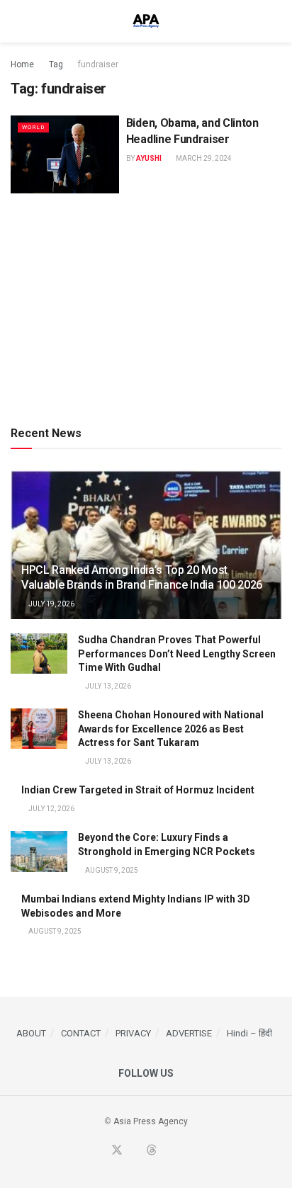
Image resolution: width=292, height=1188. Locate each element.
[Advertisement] (146, 306)
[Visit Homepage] (146, 21)
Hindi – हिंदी (249, 1033)
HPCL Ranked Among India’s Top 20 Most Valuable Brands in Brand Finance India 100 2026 (141, 577)
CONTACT (81, 1033)
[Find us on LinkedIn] (168, 1151)
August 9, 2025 (111, 870)
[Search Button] (275, 21)
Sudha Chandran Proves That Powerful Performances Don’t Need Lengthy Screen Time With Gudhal (177, 653)
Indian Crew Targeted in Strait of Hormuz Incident (137, 790)
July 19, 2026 (50, 604)
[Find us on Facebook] (99, 1151)
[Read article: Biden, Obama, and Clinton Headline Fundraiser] (65, 154)
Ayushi (149, 158)
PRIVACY (133, 1033)
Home (22, 64)
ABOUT (31, 1033)
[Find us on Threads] (152, 1151)
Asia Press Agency (150, 1121)
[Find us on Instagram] (185, 1151)
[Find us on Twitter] (117, 1151)
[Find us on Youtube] (134, 1151)
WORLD (33, 127)
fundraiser (98, 64)
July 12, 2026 (50, 809)
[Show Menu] (17, 21)
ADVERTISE (189, 1033)
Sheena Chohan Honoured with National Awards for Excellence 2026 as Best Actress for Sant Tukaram (171, 728)
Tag (56, 64)
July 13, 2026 (107, 686)
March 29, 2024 (203, 158)
